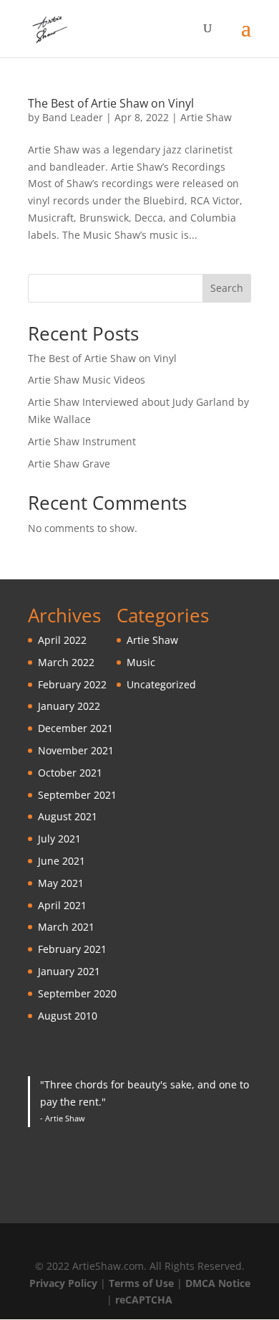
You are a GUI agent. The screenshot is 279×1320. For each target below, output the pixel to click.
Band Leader (72, 117)
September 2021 (77, 795)
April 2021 (62, 905)
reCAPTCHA (143, 1299)
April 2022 (62, 640)
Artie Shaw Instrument (82, 441)
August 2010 (67, 1015)
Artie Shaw (206, 117)
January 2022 (69, 706)
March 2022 (66, 662)
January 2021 (69, 971)
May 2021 (61, 883)
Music (141, 662)
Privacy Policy (63, 1283)
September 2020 (77, 993)
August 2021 (67, 816)
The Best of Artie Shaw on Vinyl (111, 103)
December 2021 (75, 728)
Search (226, 288)
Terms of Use (141, 1283)
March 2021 (66, 927)
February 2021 (72, 949)
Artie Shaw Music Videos (86, 379)
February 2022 (72, 684)
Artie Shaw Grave (69, 463)
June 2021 (61, 861)
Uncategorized (161, 684)
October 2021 (70, 772)
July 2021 (59, 838)
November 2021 (76, 750)
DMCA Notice (217, 1283)
